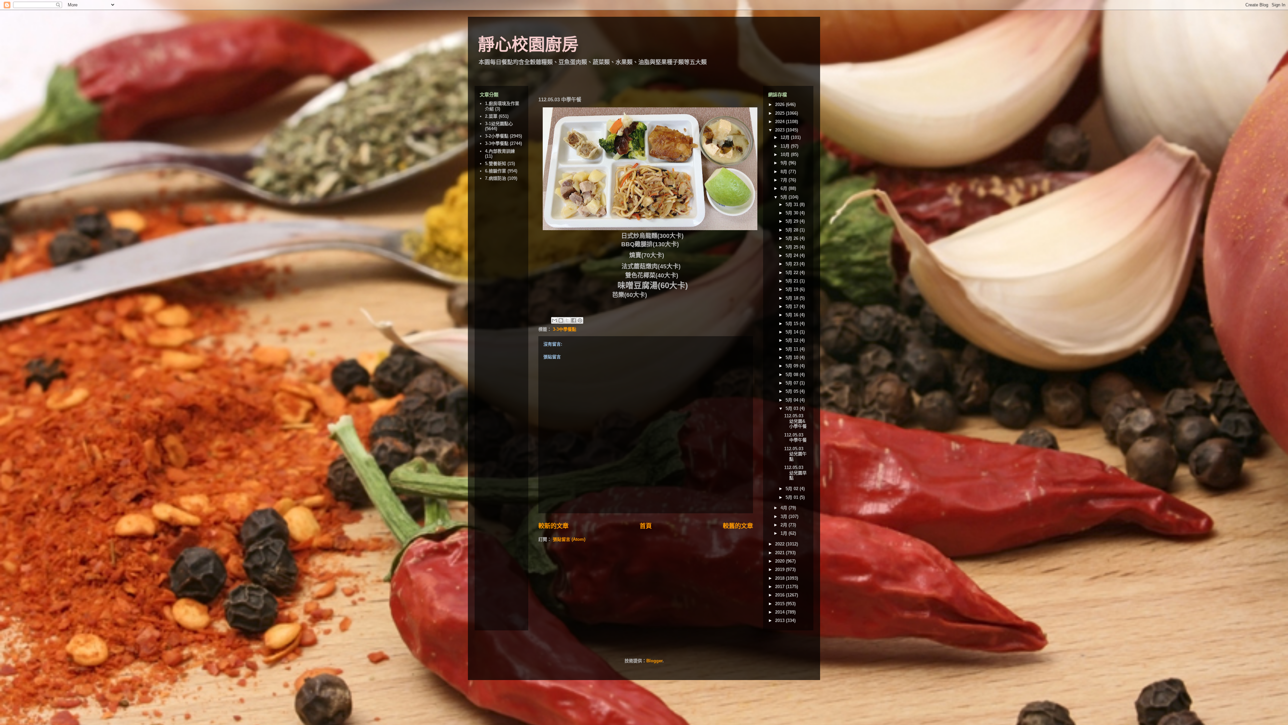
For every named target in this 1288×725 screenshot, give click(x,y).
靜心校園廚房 (528, 44)
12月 (786, 137)
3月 (785, 516)
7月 (785, 180)
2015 (780, 603)
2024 (780, 121)
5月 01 (793, 497)
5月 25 (793, 247)
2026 (780, 104)
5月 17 (793, 306)
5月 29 (793, 221)
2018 (780, 578)
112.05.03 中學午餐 (795, 437)
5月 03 (793, 408)
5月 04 (793, 400)
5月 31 (793, 204)
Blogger (654, 660)
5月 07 (793, 382)
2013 (780, 620)
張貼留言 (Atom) (569, 539)
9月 (785, 162)
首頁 (646, 526)
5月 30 (793, 212)
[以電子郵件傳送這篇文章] (554, 320)
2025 (780, 113)
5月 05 (793, 391)
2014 (780, 612)
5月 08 (793, 374)
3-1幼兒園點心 (499, 123)
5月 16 (793, 314)
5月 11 (793, 349)
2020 (780, 561)
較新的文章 (553, 526)
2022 (780, 544)
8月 (785, 171)
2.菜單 (491, 116)
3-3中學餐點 (564, 329)
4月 (785, 507)
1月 (785, 533)
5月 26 (793, 238)
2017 (780, 586)
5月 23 (793, 263)
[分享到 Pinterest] (580, 320)
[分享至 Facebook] (573, 320)
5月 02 (793, 488)
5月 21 (793, 280)
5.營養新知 (495, 163)
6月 (785, 188)
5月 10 (793, 357)
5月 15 (793, 323)
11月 (786, 146)
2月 (785, 524)
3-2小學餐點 (496, 136)
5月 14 (793, 331)
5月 (785, 197)
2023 (780, 130)
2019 (780, 569)
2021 (780, 552)
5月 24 (793, 255)
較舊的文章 (738, 526)
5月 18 (793, 298)
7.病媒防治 (495, 178)
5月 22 (793, 272)
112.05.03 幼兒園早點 (795, 472)
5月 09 (793, 365)
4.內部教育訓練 (500, 151)
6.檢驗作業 (495, 170)
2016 (780, 595)
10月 (786, 154)
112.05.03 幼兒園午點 (795, 454)
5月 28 (793, 229)
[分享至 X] (567, 320)
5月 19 (793, 289)
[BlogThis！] (560, 320)
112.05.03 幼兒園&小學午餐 (795, 421)
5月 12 (793, 340)
